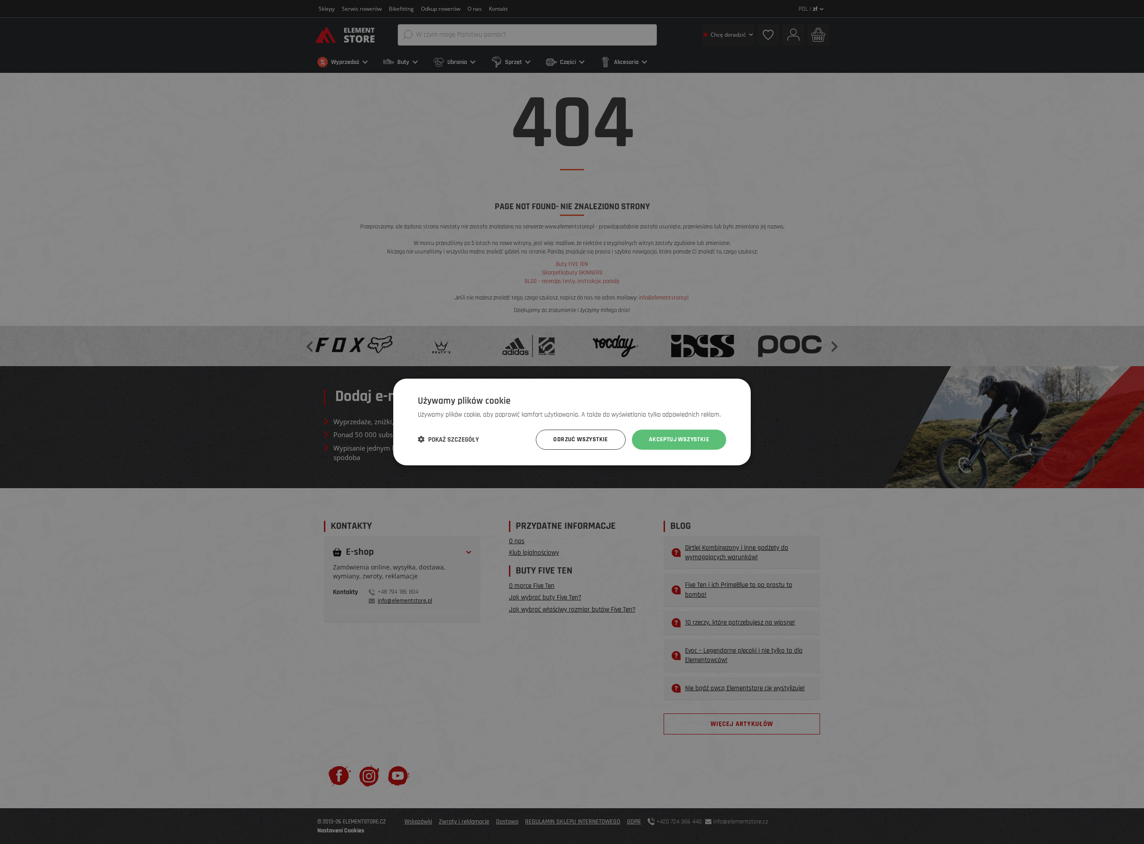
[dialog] (572, 422)
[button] (448, 439)
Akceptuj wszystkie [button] (679, 439)
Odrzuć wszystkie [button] (580, 439)
